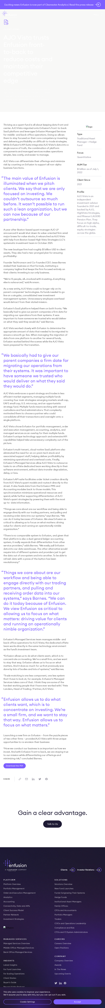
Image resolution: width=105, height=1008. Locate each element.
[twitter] (40, 779)
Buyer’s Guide (9, 982)
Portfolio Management (13, 888)
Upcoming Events (63, 973)
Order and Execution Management (19, 893)
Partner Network (11, 914)
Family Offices (61, 906)
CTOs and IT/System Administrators (71, 932)
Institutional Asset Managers (68, 901)
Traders (58, 919)
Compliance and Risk (64, 928)
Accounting (8, 901)
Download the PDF (14, 766)
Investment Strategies (13, 919)
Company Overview (64, 960)
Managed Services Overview (16, 943)
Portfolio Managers (63, 914)
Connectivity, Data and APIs (16, 906)
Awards (58, 965)
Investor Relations (85, 870)
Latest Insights (10, 965)
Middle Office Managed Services (18, 948)
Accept (77, 1002)
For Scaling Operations (13, 973)
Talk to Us (52, 824)
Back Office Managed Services (17, 952)
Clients (64, 870)
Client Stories (9, 978)
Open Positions (62, 948)
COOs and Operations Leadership (70, 923)
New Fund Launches (64, 888)
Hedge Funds (61, 897)
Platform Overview (12, 884)
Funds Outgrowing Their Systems (70, 893)
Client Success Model (13, 910)
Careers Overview (63, 943)
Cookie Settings (27, 1002)
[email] (26, 779)
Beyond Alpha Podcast (14, 987)
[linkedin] (33, 779)
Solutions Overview (63, 884)
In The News (60, 969)
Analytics (7, 897)
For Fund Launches (12, 969)
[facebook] (46, 779)
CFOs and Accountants (65, 910)
